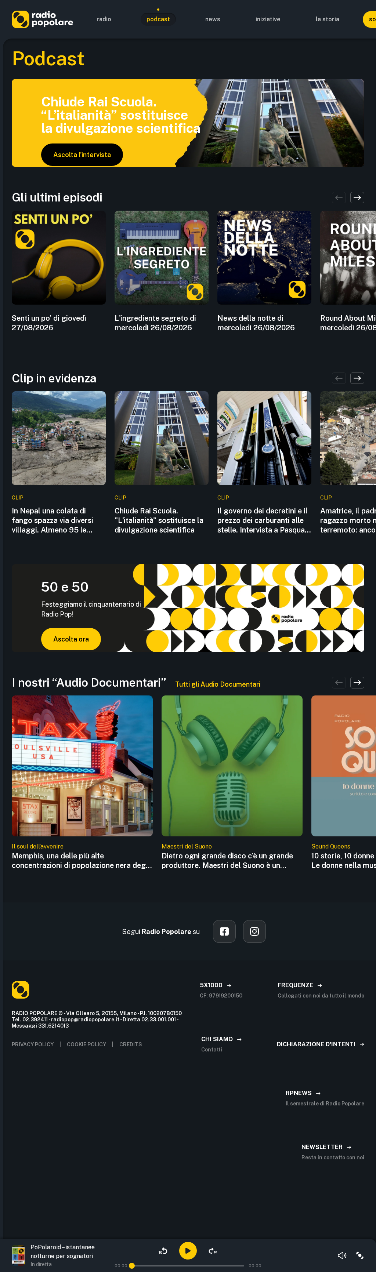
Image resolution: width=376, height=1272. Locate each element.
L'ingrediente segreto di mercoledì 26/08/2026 (155, 323)
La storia (327, 19)
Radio (104, 19)
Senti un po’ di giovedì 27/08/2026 (49, 323)
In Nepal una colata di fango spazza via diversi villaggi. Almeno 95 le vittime (52, 520)
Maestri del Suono (187, 846)
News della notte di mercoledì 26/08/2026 (256, 323)
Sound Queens (330, 846)
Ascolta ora (71, 639)
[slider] (132, 1266)
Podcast (158, 19)
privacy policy (33, 1044)
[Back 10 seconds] (163, 1250)
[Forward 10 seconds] (213, 1250)
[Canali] (359, 1255)
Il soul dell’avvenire (38, 846)
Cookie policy (86, 1044)
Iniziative (268, 19)
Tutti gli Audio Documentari (217, 684)
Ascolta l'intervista (82, 155)
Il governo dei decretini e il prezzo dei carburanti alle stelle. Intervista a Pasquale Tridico (264, 520)
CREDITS (130, 1044)
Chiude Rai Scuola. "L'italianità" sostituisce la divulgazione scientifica (159, 520)
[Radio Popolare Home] (42, 19)
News (212, 19)
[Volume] (342, 1255)
